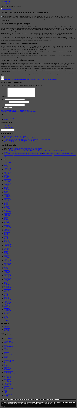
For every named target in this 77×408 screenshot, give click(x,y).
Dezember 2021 (7, 211)
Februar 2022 (7, 209)
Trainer (5, 390)
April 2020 (6, 237)
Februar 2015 (7, 306)
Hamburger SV (7, 368)
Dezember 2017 (7, 274)
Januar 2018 (6, 272)
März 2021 (6, 222)
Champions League (8, 346)
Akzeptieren (55, 399)
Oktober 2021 (7, 214)
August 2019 (7, 248)
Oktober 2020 (7, 229)
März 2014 (6, 317)
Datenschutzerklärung (9, 118)
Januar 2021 (6, 225)
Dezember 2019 (7, 242)
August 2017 (7, 279)
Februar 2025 (7, 165)
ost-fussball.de (7, 125)
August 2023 (7, 184)
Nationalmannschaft (8, 371)
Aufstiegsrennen (7, 341)
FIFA (5, 363)
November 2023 (7, 180)
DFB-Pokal (6, 349)
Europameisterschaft (8, 354)
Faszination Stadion (5, 3)
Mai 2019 (6, 252)
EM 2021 (6, 353)
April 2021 (6, 221)
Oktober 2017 (7, 276)
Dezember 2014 (7, 309)
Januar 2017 (6, 286)
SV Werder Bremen (8, 388)
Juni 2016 (6, 291)
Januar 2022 (6, 210)
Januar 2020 (6, 241)
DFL (5, 350)
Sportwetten (29, 79)
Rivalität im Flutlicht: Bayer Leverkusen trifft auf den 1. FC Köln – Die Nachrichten (24, 151)
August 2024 (7, 173)
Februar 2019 (7, 256)
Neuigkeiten (6, 326)
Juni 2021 (6, 218)
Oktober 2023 (7, 181)
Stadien (5, 387)
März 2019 (6, 255)
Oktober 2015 (7, 301)
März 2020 (6, 238)
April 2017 (6, 285)
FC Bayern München (9, 360)
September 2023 (7, 183)
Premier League (7, 372)
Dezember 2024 (7, 168)
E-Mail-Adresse (5, 102)
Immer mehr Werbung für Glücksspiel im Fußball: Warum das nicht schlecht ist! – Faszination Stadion (28, 155)
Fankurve (6, 357)
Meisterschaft (7, 369)
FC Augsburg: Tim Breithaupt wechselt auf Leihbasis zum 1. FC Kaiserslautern (22, 141)
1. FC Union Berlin (8, 338)
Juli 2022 (6, 202)
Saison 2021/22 (7, 380)
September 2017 (7, 278)
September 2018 (7, 263)
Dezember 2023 (7, 179)
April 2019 (6, 253)
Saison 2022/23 (7, 382)
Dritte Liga (6, 352)
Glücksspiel (43, 79)
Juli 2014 (6, 313)
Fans (5, 358)
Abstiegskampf (7, 339)
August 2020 (7, 232)
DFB (5, 348)
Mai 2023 (6, 188)
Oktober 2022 (7, 198)
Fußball (5, 365)
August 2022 (7, 200)
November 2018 (7, 260)
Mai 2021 (6, 219)
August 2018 (7, 264)
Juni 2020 (6, 234)
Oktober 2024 (7, 170)
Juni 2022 (6, 203)
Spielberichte (7, 329)
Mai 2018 (6, 267)
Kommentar (4, 96)
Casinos (34, 79)
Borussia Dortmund (8, 342)
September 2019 (7, 247)
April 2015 (6, 305)
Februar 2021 (7, 223)
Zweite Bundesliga (8, 396)
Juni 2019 (6, 251)
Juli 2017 (6, 280)
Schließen (3, 406)
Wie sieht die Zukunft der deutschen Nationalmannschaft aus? (58, 153)
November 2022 (7, 196)
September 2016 (7, 289)
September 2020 (7, 230)
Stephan (6, 79)
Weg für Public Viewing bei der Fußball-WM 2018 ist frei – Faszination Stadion (23, 153)
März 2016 (6, 295)
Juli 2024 (6, 175)
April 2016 (6, 294)
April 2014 (6, 316)
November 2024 (7, 169)
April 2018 (6, 268)
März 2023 (6, 191)
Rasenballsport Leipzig (9, 373)
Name (2, 99)
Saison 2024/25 (7, 384)
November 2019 (7, 244)
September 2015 (7, 302)
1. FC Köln (6, 337)
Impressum (6, 119)
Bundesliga (6, 343)
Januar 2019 (6, 257)
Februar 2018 (7, 271)
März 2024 (6, 176)
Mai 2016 (6, 293)
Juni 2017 (6, 282)
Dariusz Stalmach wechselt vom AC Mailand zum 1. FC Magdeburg (20, 140)
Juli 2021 (6, 217)
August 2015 (7, 304)
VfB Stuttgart (7, 392)
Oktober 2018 (7, 261)
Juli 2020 (6, 233)
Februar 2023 (7, 192)
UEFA (5, 391)
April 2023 (6, 190)
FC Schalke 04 (7, 361)
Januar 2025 (6, 166)
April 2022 (6, 206)
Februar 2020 (7, 240)
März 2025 (6, 164)
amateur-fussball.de (8, 127)
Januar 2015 (6, 308)
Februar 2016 (7, 297)
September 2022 (7, 199)
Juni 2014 (6, 314)
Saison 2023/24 (7, 383)
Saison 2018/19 (7, 376)
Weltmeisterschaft (8, 394)
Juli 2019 (6, 249)
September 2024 (7, 172)
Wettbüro (55, 79)
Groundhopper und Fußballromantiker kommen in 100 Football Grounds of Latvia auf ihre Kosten (27, 139)
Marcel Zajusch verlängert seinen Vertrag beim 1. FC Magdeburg (19, 137)
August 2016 (7, 290)
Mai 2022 (6, 204)
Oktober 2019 (7, 245)
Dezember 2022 (7, 195)
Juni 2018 (6, 266)
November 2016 (7, 287)
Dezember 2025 (7, 162)
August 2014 (7, 312)
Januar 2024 (6, 177)
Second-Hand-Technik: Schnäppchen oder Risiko (15, 136)
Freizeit (38, 79)
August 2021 (7, 215)
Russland (6, 375)
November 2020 (7, 228)
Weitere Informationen (47, 399)
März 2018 (6, 270)
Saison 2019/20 (7, 377)
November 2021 (7, 213)
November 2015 (7, 299)
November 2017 (7, 275)
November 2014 (7, 310)
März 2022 (6, 207)
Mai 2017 (6, 283)
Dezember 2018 (7, 259)
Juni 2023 (6, 187)
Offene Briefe (7, 328)
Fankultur (6, 356)
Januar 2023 (6, 194)
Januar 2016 (6, 298)
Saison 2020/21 (7, 379)
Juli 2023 (6, 185)
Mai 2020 (6, 236)
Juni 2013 (6, 318)
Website (2, 104)
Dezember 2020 (7, 226)
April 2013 (6, 320)
